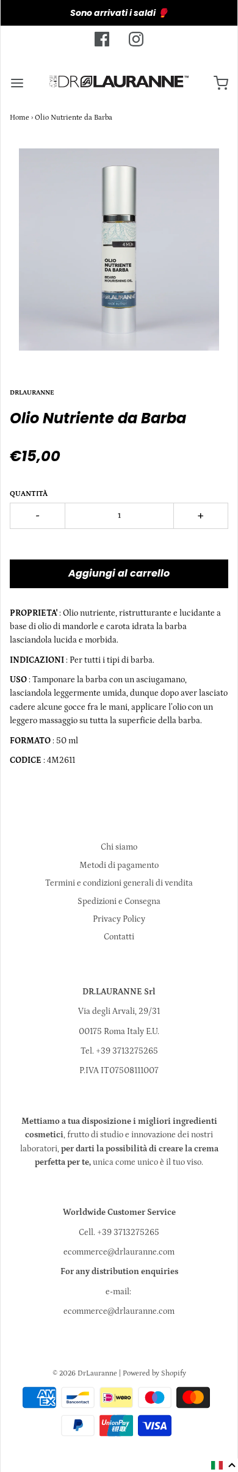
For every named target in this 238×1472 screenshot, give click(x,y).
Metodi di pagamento (119, 865)
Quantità (29, 494)
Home (19, 118)
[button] (223, 1465)
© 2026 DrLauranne (84, 1373)
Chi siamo (119, 847)
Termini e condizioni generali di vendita (119, 883)
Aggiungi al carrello (119, 573)
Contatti (119, 937)
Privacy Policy (119, 919)
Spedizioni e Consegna (119, 901)
